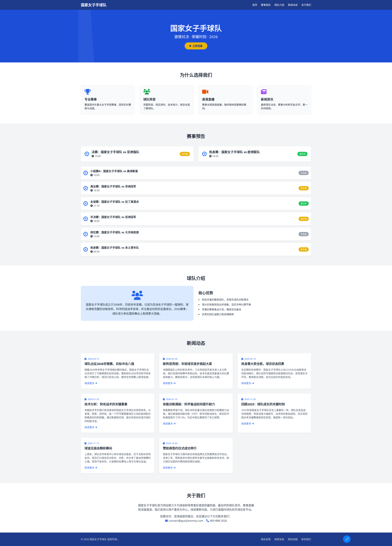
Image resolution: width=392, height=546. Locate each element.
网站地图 (293, 539)
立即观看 (197, 46)
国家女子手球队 (94, 4)
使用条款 (279, 539)
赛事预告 (266, 5)
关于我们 (306, 5)
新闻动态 (293, 5)
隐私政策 (266, 539)
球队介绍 (279, 5)
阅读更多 (90, 383)
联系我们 (306, 539)
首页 (254, 5)
